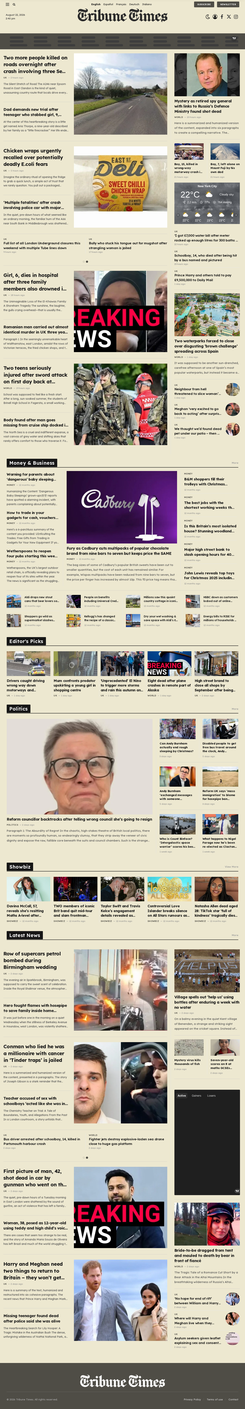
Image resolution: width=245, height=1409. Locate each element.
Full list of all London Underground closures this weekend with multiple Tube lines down (41, 245)
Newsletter (228, 4)
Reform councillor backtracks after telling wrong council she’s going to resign (79, 819)
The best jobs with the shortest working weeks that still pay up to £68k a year (210, 505)
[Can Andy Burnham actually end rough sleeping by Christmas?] (177, 729)
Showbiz (12, 921)
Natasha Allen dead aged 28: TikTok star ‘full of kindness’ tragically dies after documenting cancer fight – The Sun (216, 911)
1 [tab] (83, 261)
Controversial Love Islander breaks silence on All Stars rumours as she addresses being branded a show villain (167, 911)
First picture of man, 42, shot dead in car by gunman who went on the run (34, 1178)
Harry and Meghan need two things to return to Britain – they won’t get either (33, 1271)
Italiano (147, 4)
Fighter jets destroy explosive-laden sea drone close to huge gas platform (126, 1141)
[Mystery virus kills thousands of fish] (189, 1047)
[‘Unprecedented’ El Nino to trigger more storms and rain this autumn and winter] (122, 663)
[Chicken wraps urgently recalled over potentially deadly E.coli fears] (120, 187)
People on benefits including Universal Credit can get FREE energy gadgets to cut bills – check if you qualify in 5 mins (101, 599)
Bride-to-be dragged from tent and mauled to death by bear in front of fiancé (204, 1255)
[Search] (13, 4)
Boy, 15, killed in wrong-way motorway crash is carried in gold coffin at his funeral (189, 168)
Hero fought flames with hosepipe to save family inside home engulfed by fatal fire (35, 1008)
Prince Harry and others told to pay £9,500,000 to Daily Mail (202, 277)
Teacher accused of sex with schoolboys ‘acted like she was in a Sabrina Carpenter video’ (36, 1101)
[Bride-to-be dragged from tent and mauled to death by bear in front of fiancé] (207, 1224)
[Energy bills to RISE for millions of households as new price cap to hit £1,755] (193, 620)
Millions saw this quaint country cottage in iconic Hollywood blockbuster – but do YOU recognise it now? (160, 599)
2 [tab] (87, 261)
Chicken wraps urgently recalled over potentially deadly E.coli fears (33, 157)
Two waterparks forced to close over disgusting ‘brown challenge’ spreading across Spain (206, 346)
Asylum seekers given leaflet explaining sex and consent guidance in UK (197, 1340)
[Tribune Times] (122, 16)
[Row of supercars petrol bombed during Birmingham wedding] (120, 990)
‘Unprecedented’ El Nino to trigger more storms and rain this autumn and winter (122, 686)
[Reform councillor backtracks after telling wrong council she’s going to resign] (80, 766)
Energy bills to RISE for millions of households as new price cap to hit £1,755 (220, 618)
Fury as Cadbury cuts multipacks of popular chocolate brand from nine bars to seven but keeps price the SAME (119, 551)
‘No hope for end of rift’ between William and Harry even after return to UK (196, 1301)
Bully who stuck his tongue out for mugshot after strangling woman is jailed (128, 245)
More (235, 462)
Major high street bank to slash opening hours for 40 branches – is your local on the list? (207, 552)
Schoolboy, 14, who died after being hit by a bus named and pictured (205, 257)
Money (11, 485)
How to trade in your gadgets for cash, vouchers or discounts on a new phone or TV (32, 515)
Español (108, 4)
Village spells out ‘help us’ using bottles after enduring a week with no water (206, 1002)
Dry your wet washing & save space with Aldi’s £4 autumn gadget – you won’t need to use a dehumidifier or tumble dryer (160, 618)
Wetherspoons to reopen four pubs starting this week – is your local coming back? (32, 553)
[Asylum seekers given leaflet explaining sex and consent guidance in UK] (232, 1338)
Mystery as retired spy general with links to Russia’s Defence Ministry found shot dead (203, 106)
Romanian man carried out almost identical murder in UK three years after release (35, 329)
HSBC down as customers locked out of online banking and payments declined (220, 599)
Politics (12, 824)
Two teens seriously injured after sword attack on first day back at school (35, 375)
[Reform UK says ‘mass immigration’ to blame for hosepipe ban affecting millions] (220, 777)
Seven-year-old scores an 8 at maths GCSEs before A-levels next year (222, 1064)
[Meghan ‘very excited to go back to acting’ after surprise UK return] (232, 409)
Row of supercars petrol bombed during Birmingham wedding (32, 960)
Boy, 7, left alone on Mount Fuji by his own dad (225, 168)
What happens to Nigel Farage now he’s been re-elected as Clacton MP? (219, 843)
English (95, 4)
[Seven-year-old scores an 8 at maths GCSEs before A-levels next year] (225, 1047)
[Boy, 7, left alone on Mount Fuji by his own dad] (225, 151)
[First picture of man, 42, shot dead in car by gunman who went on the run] (120, 1207)
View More (231, 866)
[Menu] (7, 4)
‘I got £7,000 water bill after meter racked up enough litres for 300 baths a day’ (206, 238)
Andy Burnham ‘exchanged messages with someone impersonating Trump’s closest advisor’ (176, 795)
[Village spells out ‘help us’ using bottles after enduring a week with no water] (207, 970)
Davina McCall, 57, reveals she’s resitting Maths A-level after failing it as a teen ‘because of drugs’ (25, 911)
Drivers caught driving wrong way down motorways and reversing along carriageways (25, 686)
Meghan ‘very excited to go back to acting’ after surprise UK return (197, 411)
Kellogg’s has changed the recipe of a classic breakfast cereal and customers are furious (99, 618)
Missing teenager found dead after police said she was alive (31, 1318)
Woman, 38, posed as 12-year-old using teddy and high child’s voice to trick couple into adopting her (35, 1225)
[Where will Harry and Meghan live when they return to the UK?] (232, 1318)
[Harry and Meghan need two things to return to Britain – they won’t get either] (120, 1300)
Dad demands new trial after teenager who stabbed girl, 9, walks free (31, 112)
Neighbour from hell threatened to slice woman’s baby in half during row (197, 391)
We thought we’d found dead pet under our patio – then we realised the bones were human (198, 431)
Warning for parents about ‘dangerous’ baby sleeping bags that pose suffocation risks (31, 477)
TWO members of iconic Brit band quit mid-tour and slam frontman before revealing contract (75, 911)
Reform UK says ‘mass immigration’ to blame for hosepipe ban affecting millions (219, 795)
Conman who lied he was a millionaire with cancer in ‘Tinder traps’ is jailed (33, 1053)
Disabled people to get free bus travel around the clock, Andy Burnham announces (219, 747)
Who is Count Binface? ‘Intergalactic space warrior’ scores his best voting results (177, 843)
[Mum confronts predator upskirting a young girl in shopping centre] (75, 663)
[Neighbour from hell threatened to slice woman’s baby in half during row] (232, 389)
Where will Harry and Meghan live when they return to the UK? (193, 1320)
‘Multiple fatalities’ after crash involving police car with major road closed (32, 205)
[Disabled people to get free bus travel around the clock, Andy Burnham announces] (220, 729)
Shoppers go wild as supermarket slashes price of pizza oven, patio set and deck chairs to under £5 (41, 618)
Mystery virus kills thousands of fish (187, 1062)
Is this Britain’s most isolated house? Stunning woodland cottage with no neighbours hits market (210, 529)
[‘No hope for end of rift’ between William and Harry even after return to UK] (232, 1298)
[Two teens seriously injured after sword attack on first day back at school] (120, 404)
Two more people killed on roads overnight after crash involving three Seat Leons (35, 64)
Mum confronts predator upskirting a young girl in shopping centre (75, 685)
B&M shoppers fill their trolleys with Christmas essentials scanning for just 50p (208, 482)
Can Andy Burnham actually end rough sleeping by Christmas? (176, 747)
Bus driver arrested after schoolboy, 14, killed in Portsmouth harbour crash (41, 1141)
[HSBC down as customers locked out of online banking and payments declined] (193, 601)
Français (121, 4)
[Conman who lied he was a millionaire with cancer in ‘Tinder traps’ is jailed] (120, 1082)
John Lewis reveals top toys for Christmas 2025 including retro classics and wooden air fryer (210, 576)
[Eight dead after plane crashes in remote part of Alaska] (169, 663)
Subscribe (204, 4)
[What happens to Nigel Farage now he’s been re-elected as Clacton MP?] (220, 824)
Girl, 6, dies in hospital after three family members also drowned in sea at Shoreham (34, 282)
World (7, 388)
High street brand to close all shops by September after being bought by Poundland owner (214, 686)
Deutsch (134, 4)
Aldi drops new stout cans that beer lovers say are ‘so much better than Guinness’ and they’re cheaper (41, 599)
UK (5, 77)
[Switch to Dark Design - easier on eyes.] (208, 16)
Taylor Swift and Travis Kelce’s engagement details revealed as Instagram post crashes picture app (121, 911)
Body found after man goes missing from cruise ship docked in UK (35, 423)
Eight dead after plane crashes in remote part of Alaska (169, 685)
